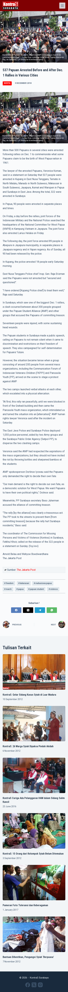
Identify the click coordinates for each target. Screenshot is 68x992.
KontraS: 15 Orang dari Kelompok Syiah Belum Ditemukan (33, 853)
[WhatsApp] (52, 610)
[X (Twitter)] (28, 610)
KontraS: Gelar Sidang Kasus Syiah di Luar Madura (29, 694)
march (8, 589)
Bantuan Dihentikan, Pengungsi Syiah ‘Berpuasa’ (28, 957)
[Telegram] (40, 610)
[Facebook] (16, 610)
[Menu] (62, 6)
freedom (8, 583)
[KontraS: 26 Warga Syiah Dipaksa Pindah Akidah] (34, 723)
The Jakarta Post (26, 569)
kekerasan (23, 583)
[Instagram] (40, 984)
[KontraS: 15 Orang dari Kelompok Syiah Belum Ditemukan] (34, 831)
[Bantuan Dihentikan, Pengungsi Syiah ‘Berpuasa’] (34, 934)
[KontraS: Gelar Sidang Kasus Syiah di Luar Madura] (34, 672)
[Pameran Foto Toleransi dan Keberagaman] (34, 882)
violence (53, 589)
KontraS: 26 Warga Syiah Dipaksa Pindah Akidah (28, 746)
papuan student (36, 589)
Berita (7, 83)
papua (20, 589)
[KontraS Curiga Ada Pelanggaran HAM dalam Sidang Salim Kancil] (34, 775)
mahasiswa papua (43, 583)
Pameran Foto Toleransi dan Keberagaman (25, 905)
